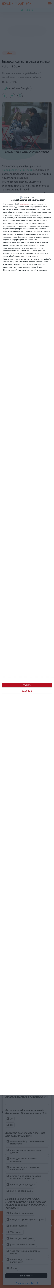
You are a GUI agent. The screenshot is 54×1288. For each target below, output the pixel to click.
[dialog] (27, 644)
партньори (24, 204)
